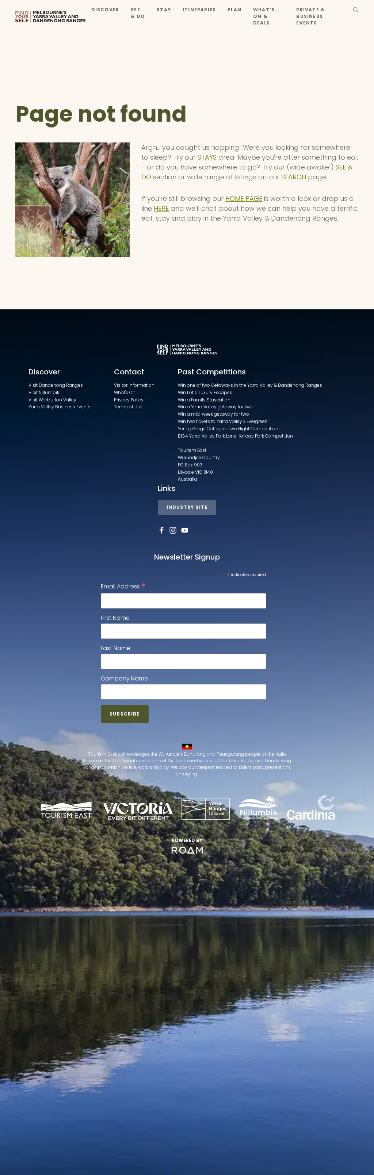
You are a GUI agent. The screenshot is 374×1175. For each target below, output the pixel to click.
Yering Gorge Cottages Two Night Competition (228, 429)
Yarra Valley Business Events (59, 407)
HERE (161, 208)
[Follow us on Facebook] (161, 530)
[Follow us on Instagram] (173, 530)
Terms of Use (128, 407)
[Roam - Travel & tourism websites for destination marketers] (187, 850)
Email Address (123, 586)
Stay (164, 10)
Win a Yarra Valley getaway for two (215, 407)
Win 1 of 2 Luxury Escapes (205, 392)
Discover (105, 10)
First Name (115, 618)
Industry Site (187, 507)
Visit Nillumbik (43, 392)
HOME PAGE (243, 198)
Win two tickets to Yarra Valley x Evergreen (223, 421)
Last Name (115, 648)
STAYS (207, 157)
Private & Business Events (310, 16)
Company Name (124, 678)
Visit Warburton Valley (52, 400)
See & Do (138, 13)
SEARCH (293, 177)
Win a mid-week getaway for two (213, 414)
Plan (234, 10)
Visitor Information (134, 385)
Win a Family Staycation (204, 400)
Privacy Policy (129, 400)
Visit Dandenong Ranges (55, 385)
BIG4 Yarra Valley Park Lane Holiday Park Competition (235, 436)
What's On (125, 392)
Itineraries (199, 10)
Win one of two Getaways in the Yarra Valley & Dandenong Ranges (250, 385)
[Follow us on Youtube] (184, 530)
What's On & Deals (264, 16)
